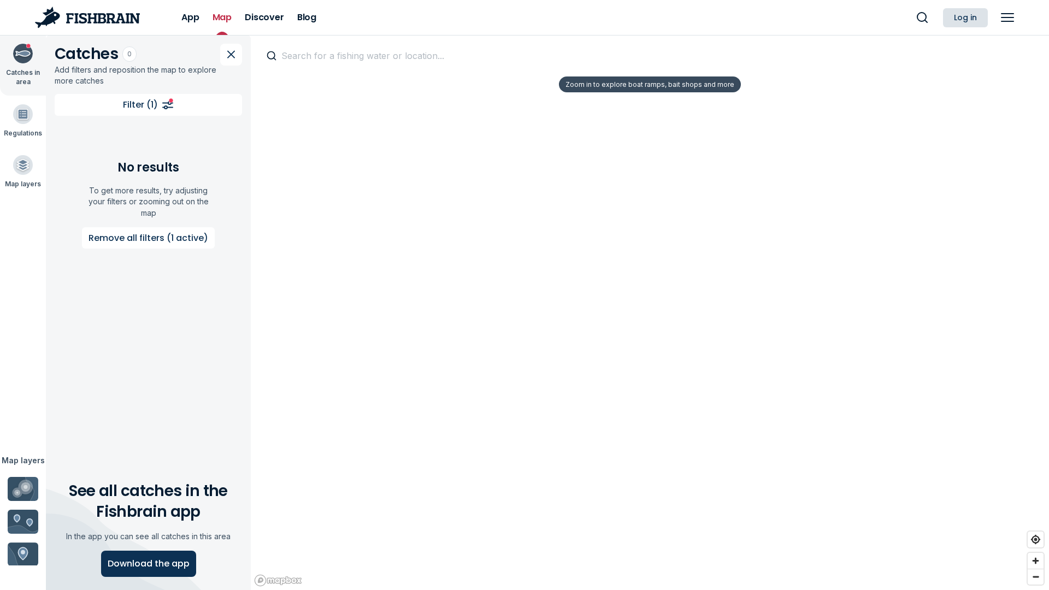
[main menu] (1007, 17)
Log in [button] (965, 17)
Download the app (149, 563)
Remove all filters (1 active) (148, 238)
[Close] (231, 55)
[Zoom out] (1036, 577)
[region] (650, 312)
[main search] (922, 17)
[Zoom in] (1036, 561)
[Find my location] (1036, 539)
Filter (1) (140, 104)
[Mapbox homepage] (278, 580)
